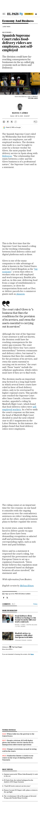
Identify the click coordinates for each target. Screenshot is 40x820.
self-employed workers (19, 408)
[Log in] (36, 14)
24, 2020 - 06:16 (22, 116)
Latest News (6, 26)
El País (18, 626)
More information (7, 649)
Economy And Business (18, 21)
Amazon (20, 294)
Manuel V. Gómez (20, 113)
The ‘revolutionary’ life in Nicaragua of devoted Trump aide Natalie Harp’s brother (20, 797)
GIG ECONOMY (6, 32)
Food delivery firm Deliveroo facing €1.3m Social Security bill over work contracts (25, 619)
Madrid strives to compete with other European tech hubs (24, 635)
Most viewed (7, 769)
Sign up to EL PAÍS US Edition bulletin (18, 594)
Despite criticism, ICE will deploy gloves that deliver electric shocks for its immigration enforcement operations (17, 742)
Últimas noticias (9, 730)
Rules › (35, 604)
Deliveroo (7, 156)
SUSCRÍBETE (29, 14)
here (32, 654)
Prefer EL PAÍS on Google (13, 127)
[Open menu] (4, 14)
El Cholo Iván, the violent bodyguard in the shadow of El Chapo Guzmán (18, 781)
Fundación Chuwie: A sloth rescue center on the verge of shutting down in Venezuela (17, 758)
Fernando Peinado (20, 640)
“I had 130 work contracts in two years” (17, 786)
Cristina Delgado (31, 625)
